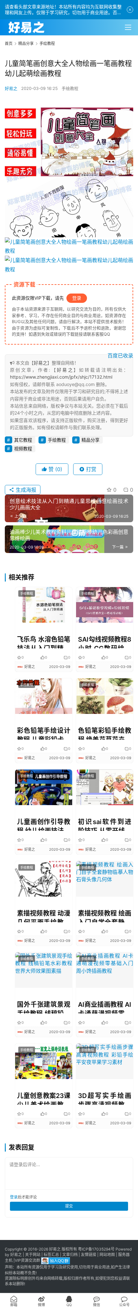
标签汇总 (51, 1254)
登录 (76, 298)
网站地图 (107, 1254)
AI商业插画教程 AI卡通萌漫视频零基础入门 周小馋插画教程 (104, 1007)
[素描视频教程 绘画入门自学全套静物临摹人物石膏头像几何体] (104, 879)
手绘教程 (70, 88)
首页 (9, 43)
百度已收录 (120, 355)
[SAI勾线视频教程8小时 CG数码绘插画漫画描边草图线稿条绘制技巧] (104, 605)
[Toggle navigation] (128, 27)
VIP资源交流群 (27, 1260)
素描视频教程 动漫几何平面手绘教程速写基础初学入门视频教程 (43, 915)
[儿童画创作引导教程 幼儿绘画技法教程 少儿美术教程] (43, 787)
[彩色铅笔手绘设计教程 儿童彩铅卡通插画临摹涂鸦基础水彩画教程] (43, 696)
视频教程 (23, 448)
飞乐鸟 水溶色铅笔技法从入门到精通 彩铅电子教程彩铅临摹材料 (43, 642)
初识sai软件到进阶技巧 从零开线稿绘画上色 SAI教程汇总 (104, 824)
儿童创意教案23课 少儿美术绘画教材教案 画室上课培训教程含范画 (43, 1098)
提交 (69, 1206)
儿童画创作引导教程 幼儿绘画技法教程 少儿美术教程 (43, 824)
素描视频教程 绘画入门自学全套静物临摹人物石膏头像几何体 (104, 915)
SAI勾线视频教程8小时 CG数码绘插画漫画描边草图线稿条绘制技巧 (104, 642)
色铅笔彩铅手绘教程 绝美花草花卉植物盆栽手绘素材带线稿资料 (104, 733)
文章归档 (70, 1254)
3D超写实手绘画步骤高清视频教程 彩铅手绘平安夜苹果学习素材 (104, 1098)
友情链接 (88, 1254)
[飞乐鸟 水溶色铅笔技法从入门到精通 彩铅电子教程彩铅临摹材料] (43, 605)
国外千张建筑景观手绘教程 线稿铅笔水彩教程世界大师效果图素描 (43, 1007)
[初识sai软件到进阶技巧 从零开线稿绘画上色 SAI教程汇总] (104, 787)
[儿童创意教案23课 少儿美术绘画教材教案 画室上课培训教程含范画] (43, 1061)
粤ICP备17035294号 (96, 1249)
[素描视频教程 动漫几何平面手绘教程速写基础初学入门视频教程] (43, 879)
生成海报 (25, 490)
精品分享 (90, 440)
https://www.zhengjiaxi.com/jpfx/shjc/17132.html (61, 377)
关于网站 (32, 1254)
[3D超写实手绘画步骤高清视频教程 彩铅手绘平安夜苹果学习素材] (104, 1061)
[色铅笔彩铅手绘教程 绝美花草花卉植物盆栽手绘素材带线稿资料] (104, 696)
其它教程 (23, 440)
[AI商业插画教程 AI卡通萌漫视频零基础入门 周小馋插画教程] (104, 970)
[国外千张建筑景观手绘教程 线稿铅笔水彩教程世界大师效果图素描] (43, 970)
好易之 (11, 88)
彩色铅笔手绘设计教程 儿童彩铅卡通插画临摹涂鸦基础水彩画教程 (43, 733)
